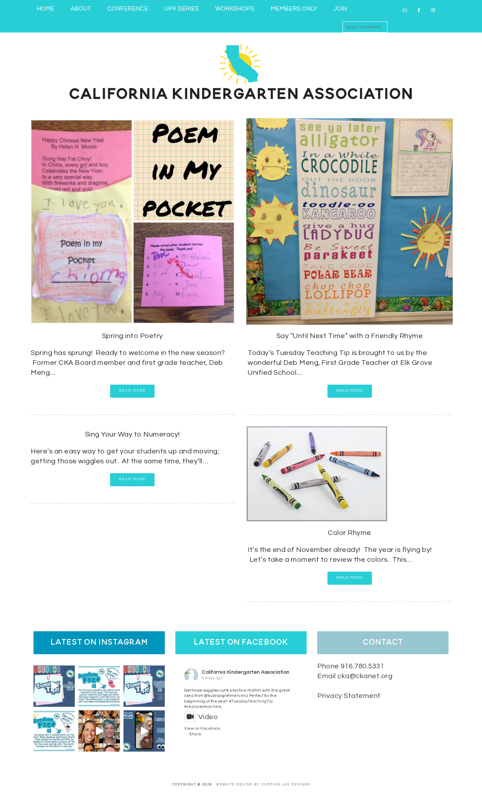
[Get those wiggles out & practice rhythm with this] (54, 686)
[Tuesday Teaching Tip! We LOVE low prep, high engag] (144, 731)
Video (208, 717)
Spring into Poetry (132, 335)
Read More (132, 390)
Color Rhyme (349, 532)
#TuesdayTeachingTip (251, 701)
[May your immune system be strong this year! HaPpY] (99, 686)
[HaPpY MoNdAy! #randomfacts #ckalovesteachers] (54, 731)
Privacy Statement (349, 695)
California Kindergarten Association (246, 672)
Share (195, 734)
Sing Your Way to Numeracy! (132, 434)
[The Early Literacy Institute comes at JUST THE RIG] (99, 731)
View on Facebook (202, 728)
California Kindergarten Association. (241, 70)
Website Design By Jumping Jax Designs (263, 784)
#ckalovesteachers (203, 707)
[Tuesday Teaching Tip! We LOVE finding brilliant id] (144, 686)
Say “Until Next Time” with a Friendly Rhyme (349, 335)
